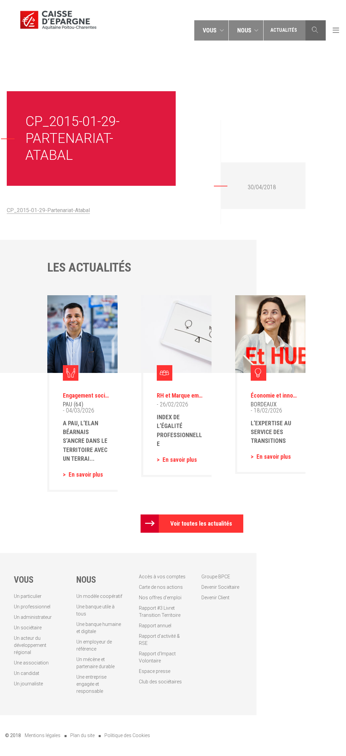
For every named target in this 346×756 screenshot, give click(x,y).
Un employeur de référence (94, 645)
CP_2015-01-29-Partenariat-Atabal (48, 210)
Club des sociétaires (160, 681)
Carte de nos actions (161, 587)
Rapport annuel (155, 625)
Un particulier (28, 596)
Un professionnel (32, 606)
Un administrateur (33, 617)
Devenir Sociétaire (220, 587)
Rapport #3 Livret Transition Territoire (159, 611)
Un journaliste (28, 683)
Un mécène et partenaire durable (95, 663)
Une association (31, 662)
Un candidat (26, 673)
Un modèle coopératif (99, 596)
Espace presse (154, 671)
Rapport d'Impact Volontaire (157, 657)
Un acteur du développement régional (30, 645)
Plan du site (82, 735)
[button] (211, 30)
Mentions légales (42, 735)
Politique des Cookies (127, 735)
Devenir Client (215, 597)
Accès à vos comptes (162, 576)
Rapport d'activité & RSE (159, 639)
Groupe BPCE (215, 576)
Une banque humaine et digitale (98, 628)
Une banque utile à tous (95, 610)
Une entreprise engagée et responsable (91, 684)
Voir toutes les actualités (201, 523)
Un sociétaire (28, 627)
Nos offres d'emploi (160, 597)
